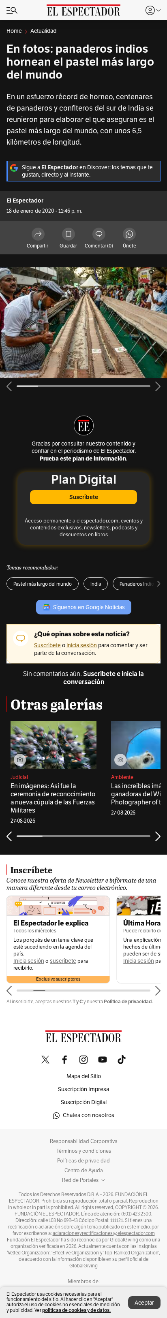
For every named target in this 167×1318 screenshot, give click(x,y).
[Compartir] (38, 235)
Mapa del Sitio (83, 1076)
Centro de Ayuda (83, 1170)
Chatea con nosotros (88, 1115)
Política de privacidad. (128, 1001)
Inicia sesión (28, 961)
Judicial (19, 777)
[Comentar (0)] (98, 235)
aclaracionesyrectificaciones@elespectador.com (104, 1233)
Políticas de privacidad (83, 1161)
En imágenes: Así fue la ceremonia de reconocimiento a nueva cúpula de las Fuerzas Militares (53, 798)
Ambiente (122, 777)
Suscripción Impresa (83, 1089)
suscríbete (63, 961)
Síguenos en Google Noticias (89, 607)
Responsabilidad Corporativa (84, 1141)
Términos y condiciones (83, 1151)
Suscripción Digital (84, 1102)
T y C (78, 1001)
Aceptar (144, 1302)
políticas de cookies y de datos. (76, 1310)
